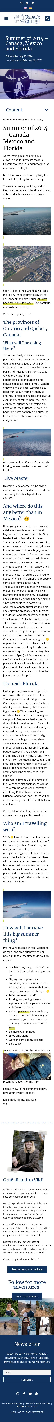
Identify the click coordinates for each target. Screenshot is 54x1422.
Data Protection (35, 1412)
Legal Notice (17, 1412)
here (11, 1027)
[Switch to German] (30, 7)
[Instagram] (17, 1394)
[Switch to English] (25, 7)
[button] (6, 18)
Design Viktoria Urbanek (37, 1403)
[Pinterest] (36, 1394)
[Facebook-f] (24, 1394)
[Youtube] (30, 1394)
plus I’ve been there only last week (25, 301)
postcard (23, 1011)
